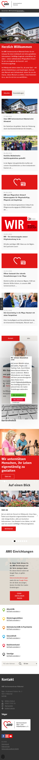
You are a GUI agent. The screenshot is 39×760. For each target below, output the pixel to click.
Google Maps (23, 580)
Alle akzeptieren (18, 395)
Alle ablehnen (18, 400)
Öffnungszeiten (8, 377)
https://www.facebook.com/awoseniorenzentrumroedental (3, 736)
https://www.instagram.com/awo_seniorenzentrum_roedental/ (7, 736)
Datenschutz (6, 746)
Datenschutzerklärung (23, 382)
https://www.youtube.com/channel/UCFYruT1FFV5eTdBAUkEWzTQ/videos (10, 736)
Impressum (5, 744)
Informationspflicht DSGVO (10, 749)
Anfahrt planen (10, 708)
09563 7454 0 (10, 701)
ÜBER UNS (8, 476)
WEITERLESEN (9, 529)
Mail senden (10, 386)
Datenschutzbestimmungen (19, 578)
